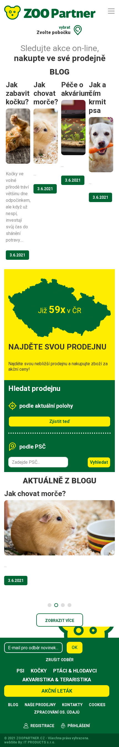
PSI (20, 671)
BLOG (13, 705)
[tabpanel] (59, 539)
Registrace (42, 726)
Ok (74, 647)
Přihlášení (79, 726)
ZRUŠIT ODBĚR (60, 660)
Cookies (97, 705)
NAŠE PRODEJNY (40, 705)
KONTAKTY (72, 705)
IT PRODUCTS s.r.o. (39, 742)
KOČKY (39, 671)
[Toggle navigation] (111, 11)
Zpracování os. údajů (56, 712)
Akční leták (57, 691)
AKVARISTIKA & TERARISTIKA (56, 679)
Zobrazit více (59, 620)
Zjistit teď (59, 421)
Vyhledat (99, 462)
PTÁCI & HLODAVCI (75, 671)
